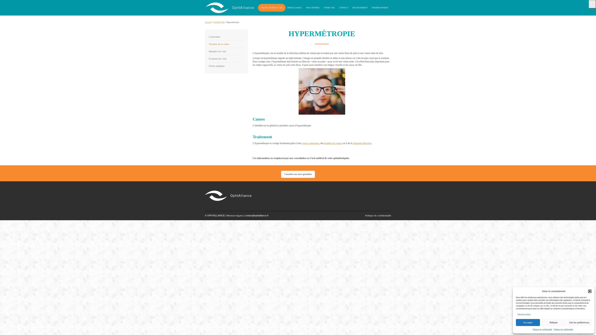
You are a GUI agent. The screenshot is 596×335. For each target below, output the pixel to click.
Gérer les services (524, 314)
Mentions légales (235, 215)
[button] (589, 291)
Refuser (554, 322)
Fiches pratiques (217, 66)
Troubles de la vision (219, 44)
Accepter (528, 322)
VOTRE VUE (219, 22)
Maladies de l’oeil (217, 51)
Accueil (208, 22)
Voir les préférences (579, 322)
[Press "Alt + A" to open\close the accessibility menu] (592, 4)
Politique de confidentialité (542, 329)
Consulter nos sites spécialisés (298, 174)
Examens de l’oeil (217, 58)
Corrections (214, 37)
